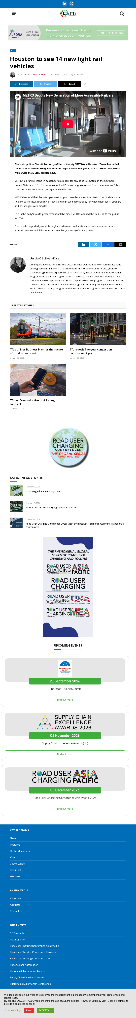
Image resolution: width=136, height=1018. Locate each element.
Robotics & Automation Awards (27, 971)
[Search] (121, 13)
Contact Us (16, 911)
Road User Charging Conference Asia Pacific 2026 (65, 797)
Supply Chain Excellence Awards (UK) (65, 743)
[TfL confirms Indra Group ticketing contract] (38, 380)
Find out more (65, 699)
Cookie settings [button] (13, 1010)
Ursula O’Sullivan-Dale (33, 74)
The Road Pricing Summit (65, 688)
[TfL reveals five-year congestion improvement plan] (98, 329)
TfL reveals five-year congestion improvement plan (91, 351)
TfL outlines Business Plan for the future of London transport (36, 351)
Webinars (15, 876)
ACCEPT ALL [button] (45, 1010)
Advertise (15, 898)
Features (15, 844)
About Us (15, 904)
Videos (14, 857)
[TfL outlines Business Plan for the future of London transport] (38, 329)
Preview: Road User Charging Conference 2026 (51, 507)
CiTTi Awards (17, 933)
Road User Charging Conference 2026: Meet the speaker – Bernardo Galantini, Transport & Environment (75, 525)
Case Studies (17, 863)
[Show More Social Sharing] (85, 84)
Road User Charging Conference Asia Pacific (34, 945)
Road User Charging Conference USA (30, 958)
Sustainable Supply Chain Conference (30, 983)
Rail (13, 50)
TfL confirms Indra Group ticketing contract (32, 402)
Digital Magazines (20, 851)
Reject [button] (29, 1010)
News (13, 838)
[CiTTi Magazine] (68, 13)
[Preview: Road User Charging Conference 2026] (16, 506)
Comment (15, 870)
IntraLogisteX (18, 939)
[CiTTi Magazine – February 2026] (16, 490)
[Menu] (14, 13)
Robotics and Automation (24, 964)
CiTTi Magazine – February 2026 (43, 491)
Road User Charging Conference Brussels (33, 952)
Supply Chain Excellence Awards (27, 977)
